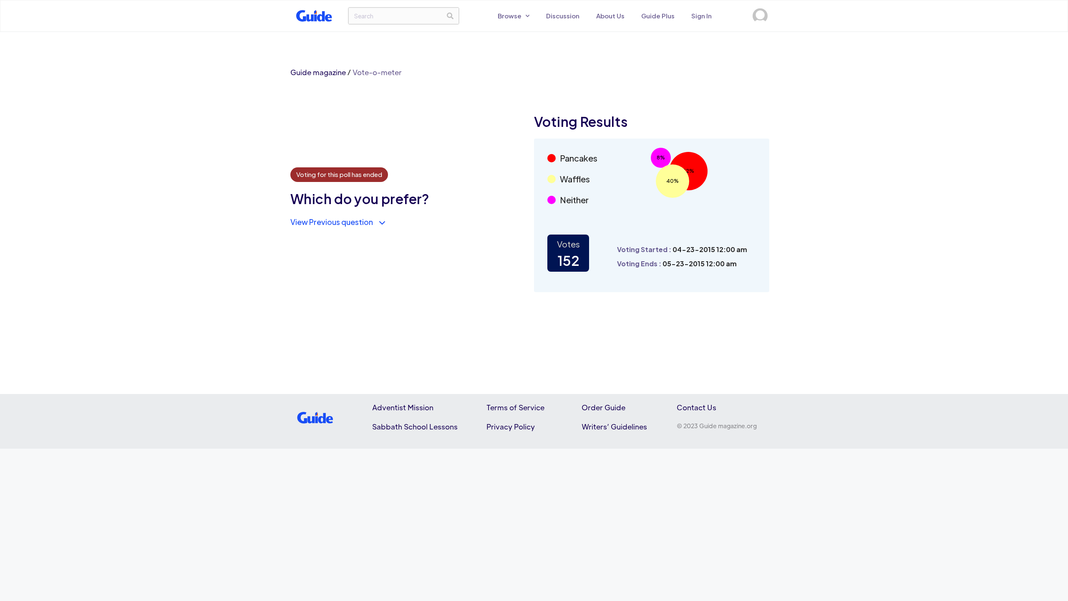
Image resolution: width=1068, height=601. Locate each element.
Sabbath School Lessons (415, 426)
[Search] (450, 16)
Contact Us (696, 407)
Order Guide (603, 407)
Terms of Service (515, 407)
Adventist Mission (402, 407)
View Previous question (331, 222)
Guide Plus (658, 16)
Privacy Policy (510, 426)
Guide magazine (318, 72)
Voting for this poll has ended (339, 174)
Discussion (562, 16)
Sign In (701, 16)
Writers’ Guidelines (614, 426)
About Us (610, 16)
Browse (509, 16)
